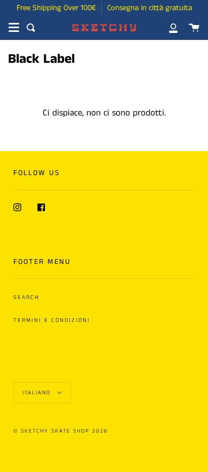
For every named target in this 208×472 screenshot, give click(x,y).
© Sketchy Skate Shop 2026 (60, 431)
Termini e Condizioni (51, 320)
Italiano (37, 392)
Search (26, 297)
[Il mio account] (167, 27)
